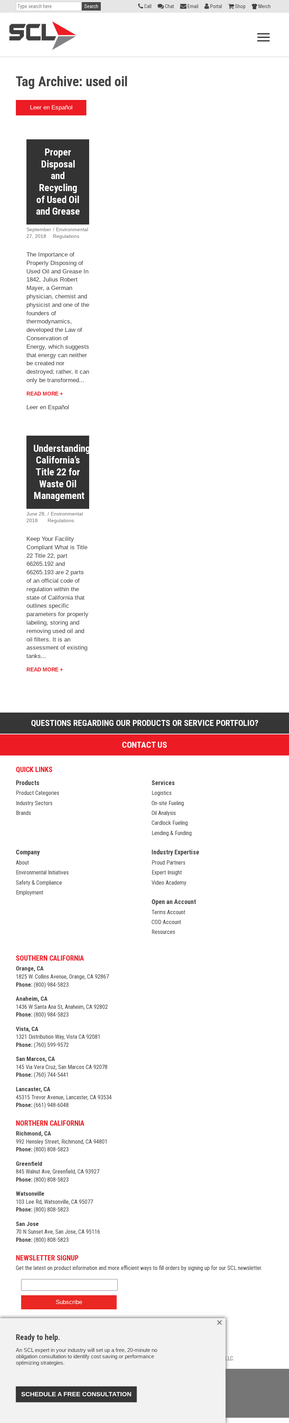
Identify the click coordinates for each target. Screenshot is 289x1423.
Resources (163, 932)
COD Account (166, 922)
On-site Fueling (168, 803)
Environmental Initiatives (42, 872)
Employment (29, 892)
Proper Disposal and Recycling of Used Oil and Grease (58, 181)
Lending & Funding (172, 833)
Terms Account (168, 912)
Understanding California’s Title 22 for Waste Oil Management (61, 472)
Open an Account (174, 901)
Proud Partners (168, 862)
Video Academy (169, 882)
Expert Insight (167, 872)
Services (163, 782)
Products (27, 782)
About (22, 862)
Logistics (162, 793)
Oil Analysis (164, 813)
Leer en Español (51, 107)
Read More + (44, 394)
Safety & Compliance (39, 882)
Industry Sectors (34, 803)
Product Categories (37, 793)
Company (28, 852)
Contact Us (144, 745)
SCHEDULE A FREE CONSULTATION (76, 1394)
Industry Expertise (175, 852)
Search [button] (91, 6)
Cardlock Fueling (170, 823)
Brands (23, 813)
